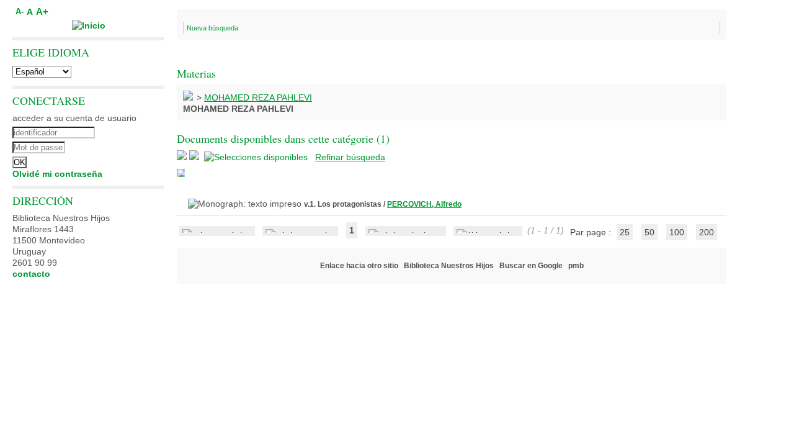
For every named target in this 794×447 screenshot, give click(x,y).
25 (625, 232)
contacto (31, 274)
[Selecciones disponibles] (257, 157)
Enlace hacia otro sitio (359, 265)
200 (706, 232)
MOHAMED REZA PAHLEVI (258, 97)
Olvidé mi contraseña (57, 174)
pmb (576, 265)
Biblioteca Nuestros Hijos (449, 265)
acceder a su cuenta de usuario (74, 118)
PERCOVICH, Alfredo (424, 204)
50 (649, 232)
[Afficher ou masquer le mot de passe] (122, 146)
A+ (42, 11)
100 (676, 232)
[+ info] (181, 173)
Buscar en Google (531, 265)
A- (20, 11)
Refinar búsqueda (350, 157)
